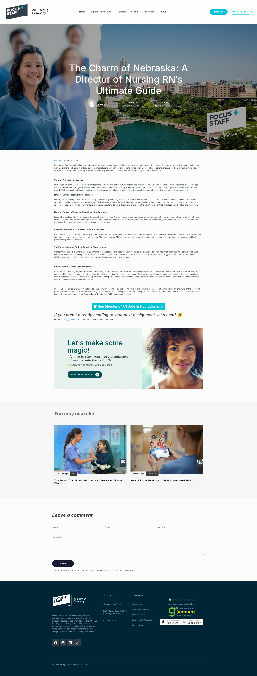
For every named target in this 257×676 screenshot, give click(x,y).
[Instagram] (63, 642)
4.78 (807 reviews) (185, 615)
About (163, 11)
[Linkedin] (70, 642)
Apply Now (137, 604)
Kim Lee (57, 160)
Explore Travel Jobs (101, 11)
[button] (170, 622)
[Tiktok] (77, 642)
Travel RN (160, 105)
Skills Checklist (138, 615)
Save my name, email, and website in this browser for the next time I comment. (95, 570)
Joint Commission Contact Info (181, 604)
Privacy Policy (138, 625)
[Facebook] (55, 642)
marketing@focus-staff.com (71, 319)
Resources (149, 11)
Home (82, 11)
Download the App (140, 609)
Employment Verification (142, 620)
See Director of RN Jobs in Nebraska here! (131, 306)
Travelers (121, 11)
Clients (134, 11)
